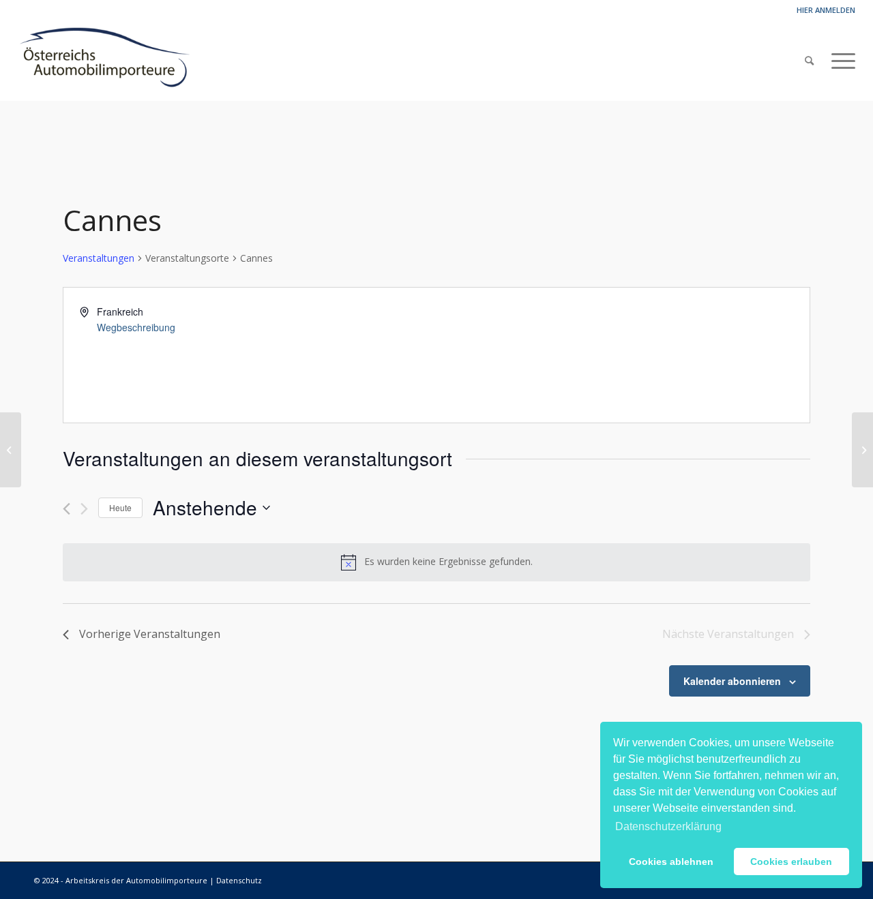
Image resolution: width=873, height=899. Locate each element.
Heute (120, 507)
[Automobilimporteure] (104, 60)
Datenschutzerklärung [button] (668, 826)
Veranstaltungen (98, 258)
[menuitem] (809, 60)
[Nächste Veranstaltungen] (84, 508)
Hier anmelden (826, 10)
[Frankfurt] (10, 449)
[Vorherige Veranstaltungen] (66, 508)
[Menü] (839, 60)
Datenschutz (239, 880)
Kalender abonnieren (732, 681)
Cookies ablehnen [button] (671, 861)
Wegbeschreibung (136, 327)
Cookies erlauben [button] (791, 861)
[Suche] (809, 60)
